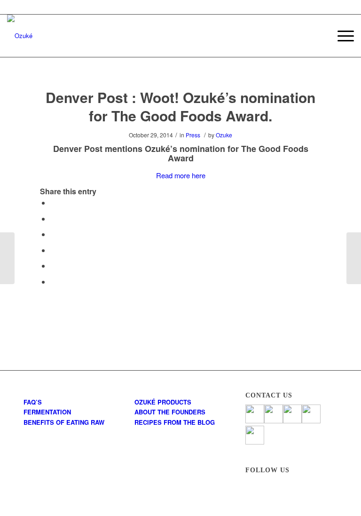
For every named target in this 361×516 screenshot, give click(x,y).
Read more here (180, 175)
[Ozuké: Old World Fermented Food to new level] (7, 258)
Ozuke (224, 135)
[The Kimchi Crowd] (353, 258)
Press (193, 135)
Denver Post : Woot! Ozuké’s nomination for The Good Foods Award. (180, 106)
